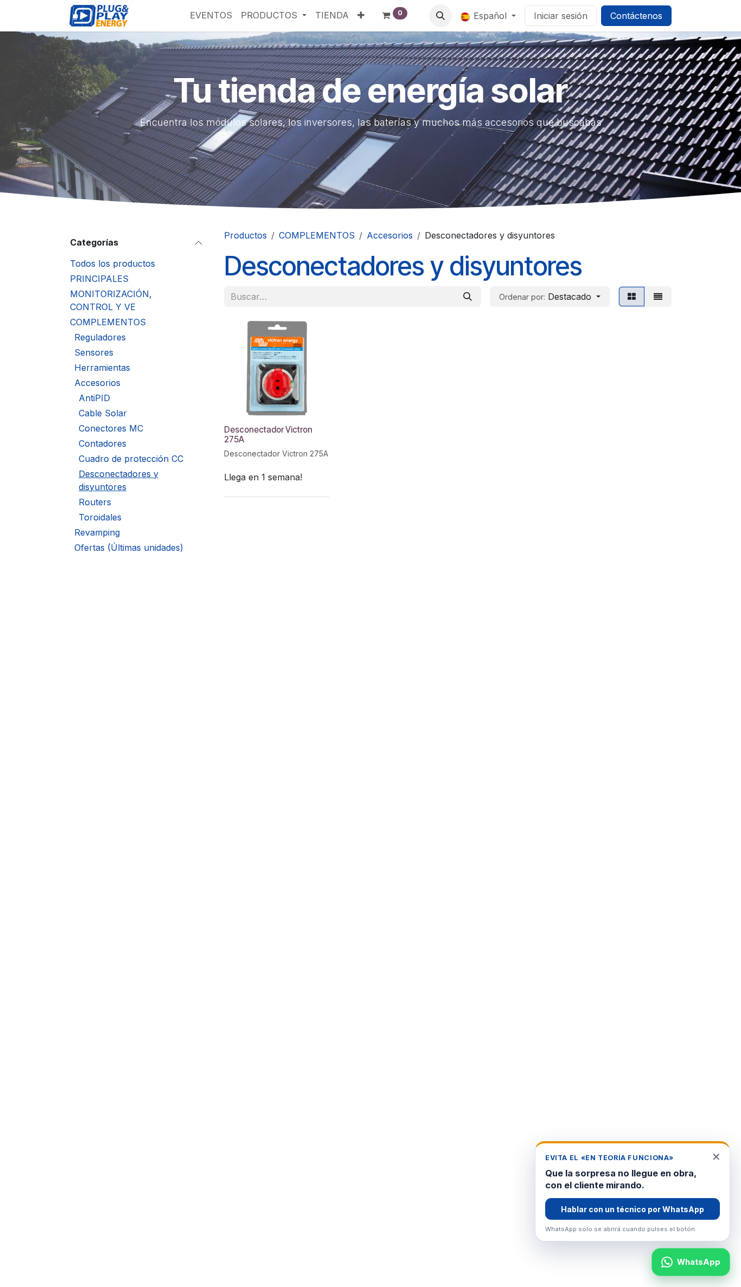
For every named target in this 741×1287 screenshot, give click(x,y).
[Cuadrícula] (631, 296)
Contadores (102, 443)
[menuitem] (211, 15)
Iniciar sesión (560, 15)
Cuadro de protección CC (131, 458)
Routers (95, 502)
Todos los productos (112, 263)
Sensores (93, 352)
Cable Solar (103, 413)
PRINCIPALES (99, 278)
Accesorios (97, 382)
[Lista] (658, 296)
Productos (245, 235)
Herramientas (102, 367)
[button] (440, 15)
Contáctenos (636, 15)
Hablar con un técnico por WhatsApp (632, 1209)
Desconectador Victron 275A (268, 434)
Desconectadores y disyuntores (118, 480)
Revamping (97, 532)
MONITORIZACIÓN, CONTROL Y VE (111, 300)
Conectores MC (111, 428)
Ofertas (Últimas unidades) (128, 547)
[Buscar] (467, 296)
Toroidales (100, 517)
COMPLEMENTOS (108, 322)
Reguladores (100, 337)
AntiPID (94, 397)
